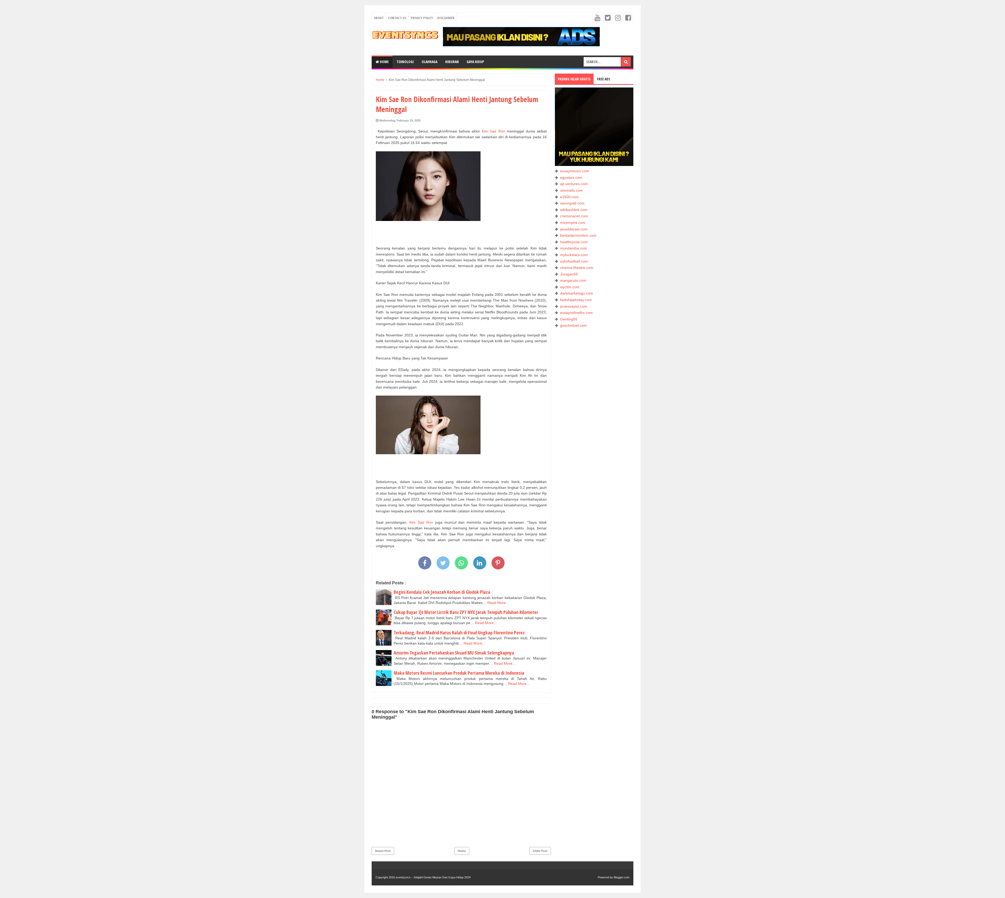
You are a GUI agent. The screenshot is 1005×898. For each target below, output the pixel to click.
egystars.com (571, 177)
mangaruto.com (573, 280)
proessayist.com (573, 306)
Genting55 (568, 319)
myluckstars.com (574, 255)
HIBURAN (452, 61)
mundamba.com (573, 248)
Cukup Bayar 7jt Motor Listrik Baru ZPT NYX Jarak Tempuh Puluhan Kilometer (466, 612)
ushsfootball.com (574, 261)
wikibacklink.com (574, 210)
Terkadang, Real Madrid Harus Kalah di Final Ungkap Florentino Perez (459, 632)
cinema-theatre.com (576, 267)
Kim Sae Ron (493, 131)
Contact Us (397, 17)
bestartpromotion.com (578, 235)
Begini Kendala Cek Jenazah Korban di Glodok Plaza (442, 592)
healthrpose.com (574, 242)
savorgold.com (572, 203)
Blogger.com (621, 877)
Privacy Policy (422, 17)
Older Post (540, 850)
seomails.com (571, 190)
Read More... (498, 603)
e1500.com (569, 197)
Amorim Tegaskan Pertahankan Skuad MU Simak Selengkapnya (454, 653)
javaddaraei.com (574, 229)
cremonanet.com (574, 216)
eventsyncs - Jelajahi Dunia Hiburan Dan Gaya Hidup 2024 (433, 877)
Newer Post (383, 850)
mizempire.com (572, 222)
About (379, 17)
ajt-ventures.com (574, 184)
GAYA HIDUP (475, 61)
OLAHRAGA (429, 61)
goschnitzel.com (573, 325)
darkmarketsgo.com (576, 293)
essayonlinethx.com (576, 313)
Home (384, 61)
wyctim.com (569, 287)
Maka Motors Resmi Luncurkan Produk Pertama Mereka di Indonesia (459, 673)
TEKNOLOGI (405, 61)
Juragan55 (569, 274)
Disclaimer (445, 17)
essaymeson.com (574, 171)
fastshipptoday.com (576, 300)
